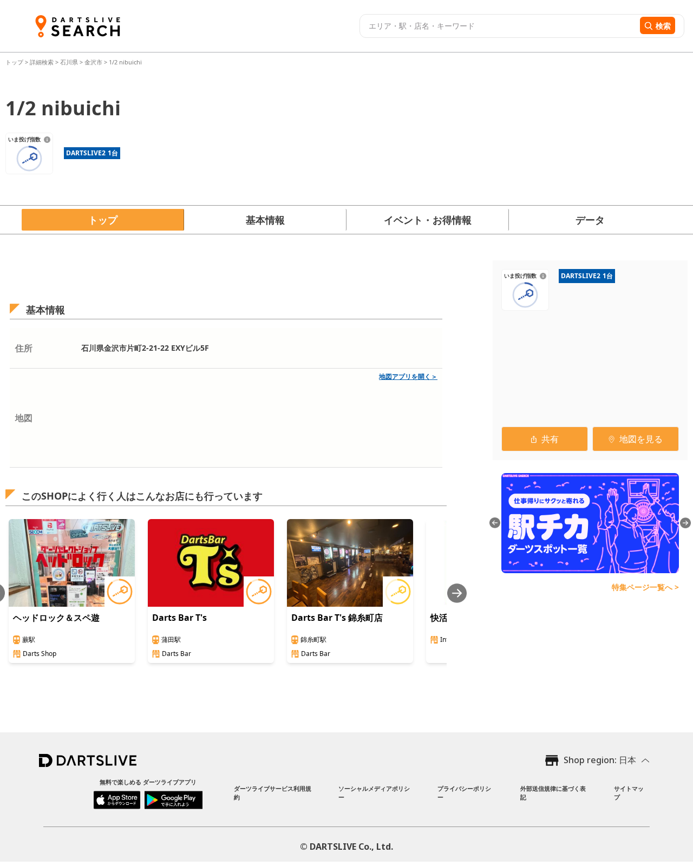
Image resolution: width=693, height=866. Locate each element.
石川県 (69, 62)
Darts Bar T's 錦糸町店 (337, 618)
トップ (15, 62)
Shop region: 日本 (600, 760)
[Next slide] (457, 593)
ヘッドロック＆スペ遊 (56, 618)
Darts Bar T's (179, 618)
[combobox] (498, 26)
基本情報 (265, 219)
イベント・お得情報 (428, 219)
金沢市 (93, 62)
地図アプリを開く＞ (408, 376)
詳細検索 (42, 62)
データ (590, 219)
